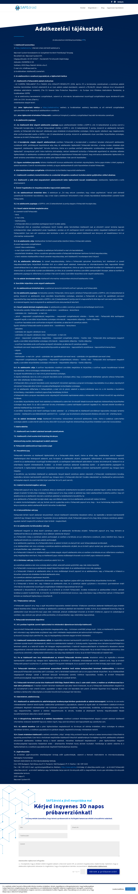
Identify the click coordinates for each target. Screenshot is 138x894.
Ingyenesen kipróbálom (115, 8)
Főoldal (82, 8)
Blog (102, 8)
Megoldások (92, 8)
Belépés (121, 2)
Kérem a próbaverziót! (103, 871)
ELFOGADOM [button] (130, 889)
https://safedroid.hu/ (23, 48)
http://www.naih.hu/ (69, 767)
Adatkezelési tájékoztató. (97, 866)
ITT (83, 40)
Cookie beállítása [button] (118, 889)
